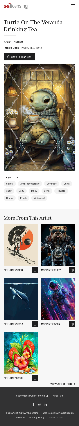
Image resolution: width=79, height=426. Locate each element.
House (9, 198)
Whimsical (39, 198)
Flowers (61, 190)
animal (9, 183)
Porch (23, 198)
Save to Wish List (21, 56)
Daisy (34, 190)
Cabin (67, 183)
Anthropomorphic (30, 183)
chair (9, 190)
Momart (18, 41)
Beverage (52, 183)
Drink (47, 190)
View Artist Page (61, 383)
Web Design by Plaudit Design (58, 413)
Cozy (21, 190)
